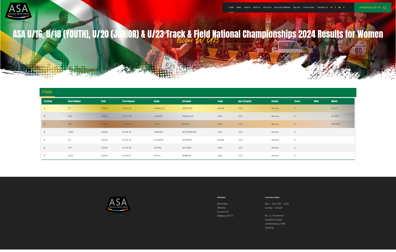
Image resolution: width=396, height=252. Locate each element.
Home (231, 7)
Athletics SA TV (225, 215)
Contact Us (322, 7)
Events (247, 7)
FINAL (47, 92)
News (239, 7)
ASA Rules (222, 203)
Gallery (296, 7)
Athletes (267, 7)
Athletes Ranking (282, 7)
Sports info (308, 7)
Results (256, 7)
